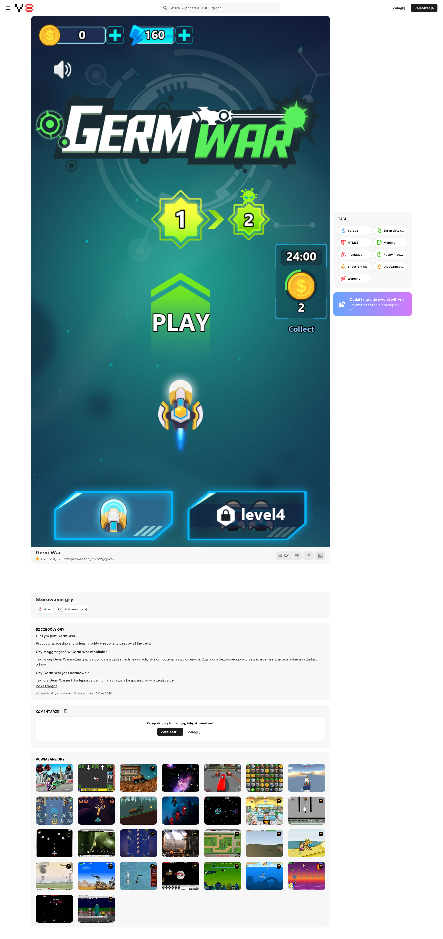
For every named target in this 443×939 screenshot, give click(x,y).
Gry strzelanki (61, 693)
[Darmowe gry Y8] (24, 8)
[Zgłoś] (308, 555)
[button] (47, 686)
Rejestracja (424, 8)
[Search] (165, 8)
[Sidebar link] (7, 7)
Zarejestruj (170, 732)
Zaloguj (399, 8)
